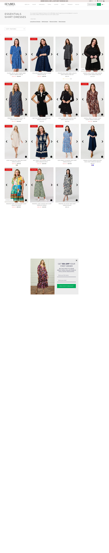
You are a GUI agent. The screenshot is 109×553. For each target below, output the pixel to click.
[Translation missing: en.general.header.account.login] (103, 1)
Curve (56, 4)
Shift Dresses (45, 21)
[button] (6, 54)
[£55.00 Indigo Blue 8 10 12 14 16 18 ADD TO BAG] (92, 141)
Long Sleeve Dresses (35, 21)
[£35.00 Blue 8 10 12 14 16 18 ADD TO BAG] (67, 184)
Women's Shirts (53, 21)
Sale (62, 4)
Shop (34, 4)
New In (27, 4)
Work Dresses (62, 21)
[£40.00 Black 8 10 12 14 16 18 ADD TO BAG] (67, 99)
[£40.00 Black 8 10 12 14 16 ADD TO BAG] (42, 99)
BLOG (77, 4)
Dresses (42, 4)
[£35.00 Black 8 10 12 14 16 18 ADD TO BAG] (67, 54)
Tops (49, 4)
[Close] (76, 260)
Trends (70, 4)
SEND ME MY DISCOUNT (66, 286)
